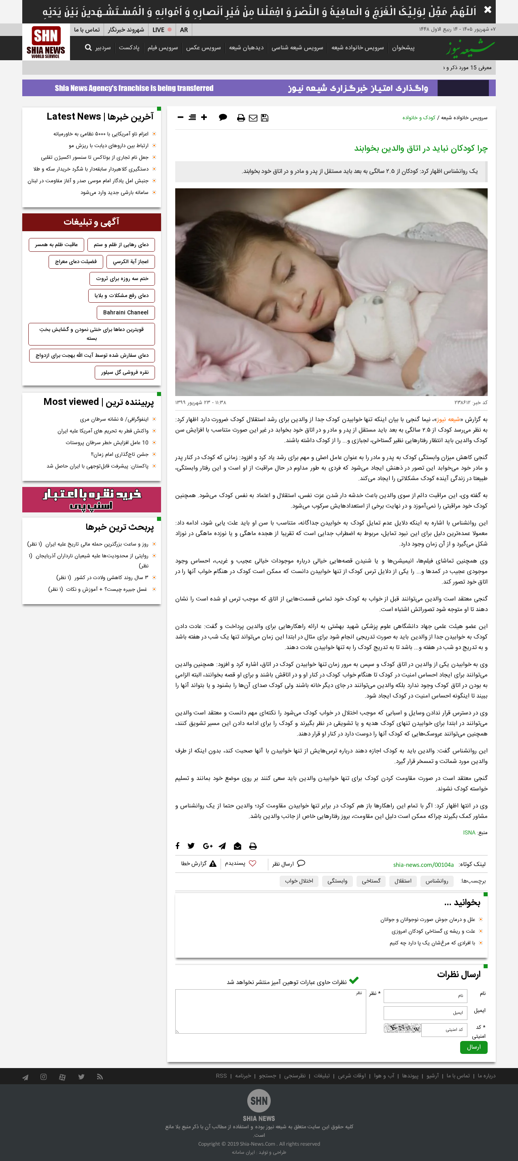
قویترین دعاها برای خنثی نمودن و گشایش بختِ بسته (92, 334)
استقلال (403, 881)
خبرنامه (243, 1076)
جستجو (267, 1076)
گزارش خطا (193, 864)
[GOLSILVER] (91, 499)
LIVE (158, 30)
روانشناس (437, 881)
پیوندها (410, 1076)
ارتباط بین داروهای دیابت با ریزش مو (109, 145)
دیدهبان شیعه (246, 48)
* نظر (375, 993)
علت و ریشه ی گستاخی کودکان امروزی (433, 931)
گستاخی (371, 881)
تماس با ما (87, 30)
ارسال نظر (283, 864)
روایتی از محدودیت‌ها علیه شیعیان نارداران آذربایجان (89, 561)
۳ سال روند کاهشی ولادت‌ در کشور (102, 577)
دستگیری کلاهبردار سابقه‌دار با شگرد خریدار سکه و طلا (91, 169)
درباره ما (487, 1076)
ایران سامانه (243, 1152)
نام (483, 993)
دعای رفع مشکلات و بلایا (122, 295)
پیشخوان (403, 48)
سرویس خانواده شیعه (357, 48)
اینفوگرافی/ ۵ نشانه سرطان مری (114, 419)
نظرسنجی (295, 1076)
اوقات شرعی (352, 1076)
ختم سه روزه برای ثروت (122, 278)
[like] (244, 864)
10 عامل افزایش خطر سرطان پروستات (107, 442)
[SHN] (46, 41)
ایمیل (480, 1010)
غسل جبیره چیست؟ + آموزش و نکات (98, 589)
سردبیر (103, 48)
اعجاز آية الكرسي (131, 261)
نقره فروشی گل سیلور (125, 372)
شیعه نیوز (448, 420)
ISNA (469, 832)
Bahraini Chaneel (126, 312)
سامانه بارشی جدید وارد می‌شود (115, 192)
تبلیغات (322, 1076)
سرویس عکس (203, 48)
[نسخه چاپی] (241, 118)
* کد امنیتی (479, 1032)
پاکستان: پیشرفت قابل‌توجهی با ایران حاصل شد (98, 466)
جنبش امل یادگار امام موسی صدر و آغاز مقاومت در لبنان (88, 181)
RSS (221, 1076)
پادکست (129, 48)
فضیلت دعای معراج (76, 261)
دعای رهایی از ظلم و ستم (121, 244)
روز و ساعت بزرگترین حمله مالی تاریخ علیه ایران (88, 544)
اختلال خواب (299, 881)
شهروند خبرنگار (126, 30)
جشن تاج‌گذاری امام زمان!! (119, 454)
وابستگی (337, 881)
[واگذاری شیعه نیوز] (259, 85)
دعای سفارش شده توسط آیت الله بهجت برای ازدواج (92, 355)
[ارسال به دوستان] (253, 118)
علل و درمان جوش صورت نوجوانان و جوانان (427, 919)
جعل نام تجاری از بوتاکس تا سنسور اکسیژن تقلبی (95, 157)
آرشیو (433, 1076)
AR (184, 30)
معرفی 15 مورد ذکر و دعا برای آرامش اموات (445, 67)
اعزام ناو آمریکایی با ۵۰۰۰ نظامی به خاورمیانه (101, 134)
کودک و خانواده (419, 118)
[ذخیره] (264, 118)
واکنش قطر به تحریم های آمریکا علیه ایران (103, 431)
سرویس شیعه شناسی (297, 48)
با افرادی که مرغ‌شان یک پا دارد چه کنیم (432, 943)
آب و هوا (384, 1076)
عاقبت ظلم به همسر (56, 244)
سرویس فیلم (163, 48)
